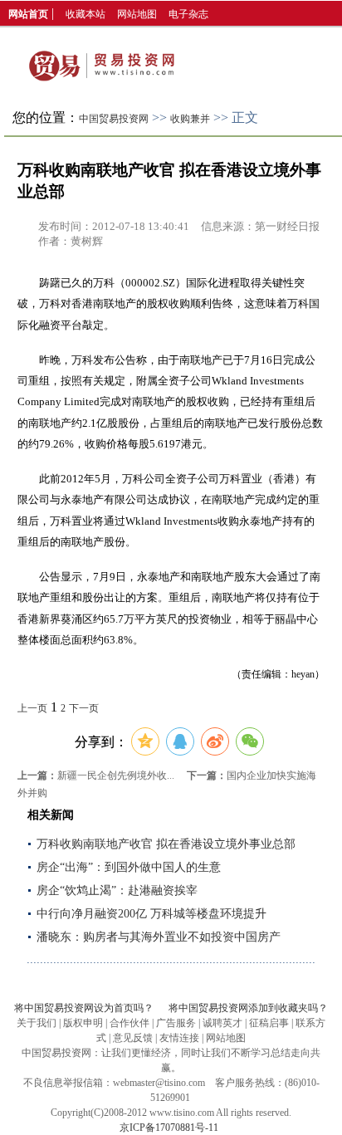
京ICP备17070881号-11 (169, 1127)
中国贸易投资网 (114, 119)
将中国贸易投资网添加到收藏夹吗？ (248, 1008)
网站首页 (28, 14)
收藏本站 (85, 14)
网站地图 (137, 14)
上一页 (32, 708)
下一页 (84, 708)
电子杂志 (188, 14)
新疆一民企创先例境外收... (115, 775)
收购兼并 (190, 119)
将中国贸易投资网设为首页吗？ (84, 1008)
